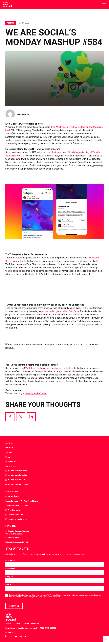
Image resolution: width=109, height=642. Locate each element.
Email (8, 585)
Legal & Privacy (12, 496)
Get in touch (10, 466)
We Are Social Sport (16, 480)
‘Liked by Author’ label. (36, 393)
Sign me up (14, 606)
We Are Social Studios (17, 471)
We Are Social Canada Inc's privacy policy (61, 595)
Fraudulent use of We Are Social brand (21, 501)
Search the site (11, 492)
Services (9, 443)
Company (9, 577)
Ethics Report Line (15, 515)
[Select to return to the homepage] (7, 5)
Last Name (10, 568)
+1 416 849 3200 (12, 537)
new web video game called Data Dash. (59, 311)
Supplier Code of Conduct (16, 505)
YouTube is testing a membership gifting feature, (49, 368)
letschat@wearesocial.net (16, 542)
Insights (8, 452)
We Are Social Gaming (17, 475)
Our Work (9, 448)
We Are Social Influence (18, 484)
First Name (10, 560)
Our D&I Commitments (17, 519)
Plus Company (14, 510)
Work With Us (10, 461)
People (8, 457)
